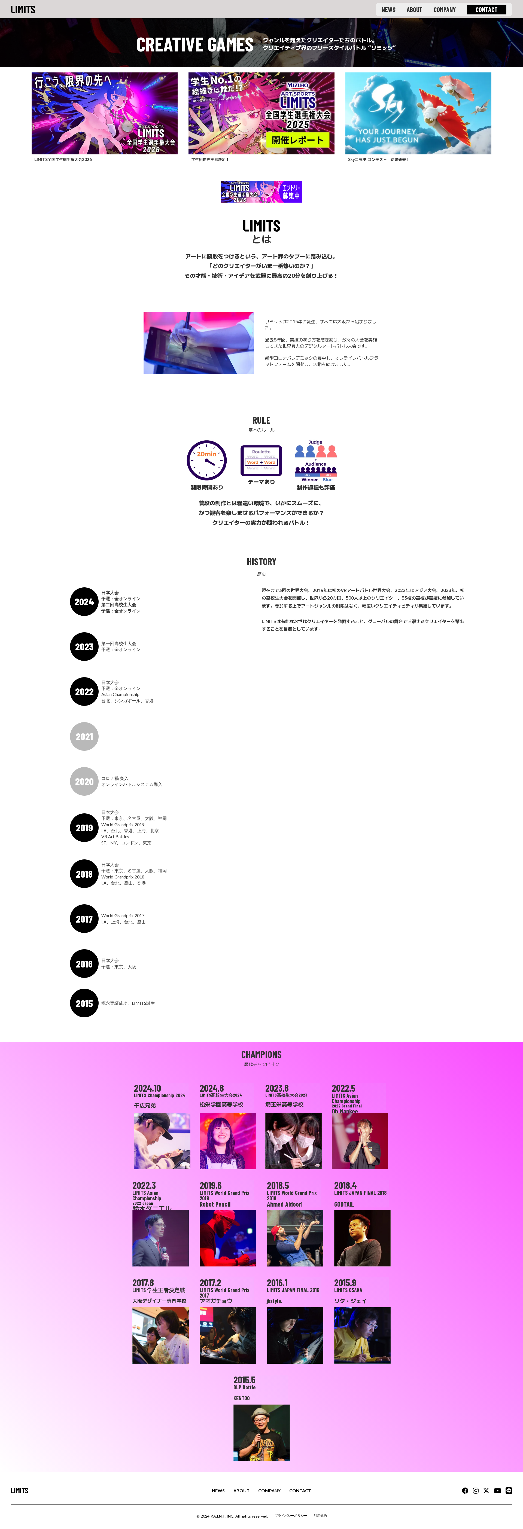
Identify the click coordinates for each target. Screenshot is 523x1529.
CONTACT (300, 1490)
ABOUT (414, 9)
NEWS (389, 9)
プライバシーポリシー (291, 1515)
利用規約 (320, 1515)
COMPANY (445, 9)
